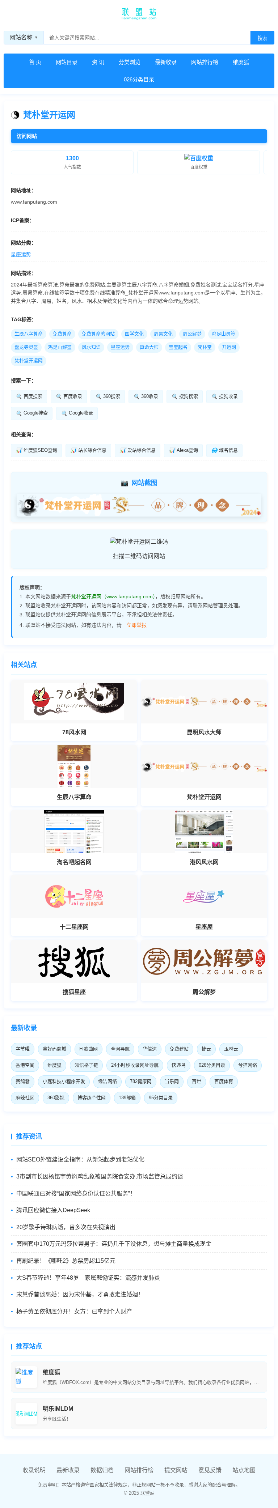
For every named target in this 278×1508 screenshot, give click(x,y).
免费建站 (179, 1049)
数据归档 (102, 1470)
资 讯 (98, 62)
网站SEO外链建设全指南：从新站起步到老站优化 (80, 1159)
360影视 (55, 1097)
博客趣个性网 (91, 1097)
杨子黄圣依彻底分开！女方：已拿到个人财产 (74, 1311)
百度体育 (223, 1081)
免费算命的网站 (98, 333)
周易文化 (163, 333)
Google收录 (77, 413)
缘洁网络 (107, 1081)
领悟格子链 (86, 1065)
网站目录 (66, 62)
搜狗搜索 (184, 396)
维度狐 (241, 62)
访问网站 (27, 136)
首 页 (35, 62)
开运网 (229, 347)
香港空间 (25, 1065)
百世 (196, 1081)
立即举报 (136, 625)
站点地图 (244, 1470)
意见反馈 (210, 1470)
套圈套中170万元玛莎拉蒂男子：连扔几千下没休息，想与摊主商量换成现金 (113, 1244)
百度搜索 (29, 396)
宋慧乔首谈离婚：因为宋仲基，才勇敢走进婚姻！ (80, 1294)
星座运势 (21, 254)
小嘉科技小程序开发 (64, 1081)
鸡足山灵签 (223, 333)
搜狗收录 (224, 396)
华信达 (150, 1049)
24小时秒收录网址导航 (135, 1065)
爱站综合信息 (137, 450)
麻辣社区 (25, 1097)
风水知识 (91, 347)
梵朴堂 (205, 347)
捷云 (206, 1049)
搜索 (262, 38)
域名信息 (224, 450)
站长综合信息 (88, 450)
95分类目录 (161, 1097)
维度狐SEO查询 (36, 450)
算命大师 (149, 347)
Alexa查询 (183, 450)
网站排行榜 (204, 62)
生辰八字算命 (28, 333)
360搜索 (107, 396)
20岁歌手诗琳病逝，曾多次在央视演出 (65, 1227)
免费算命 (62, 333)
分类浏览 (129, 62)
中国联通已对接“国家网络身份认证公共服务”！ (76, 1193)
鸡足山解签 (60, 347)
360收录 (145, 396)
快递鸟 (179, 1065)
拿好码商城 (54, 1049)
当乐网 (172, 1081)
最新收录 (166, 62)
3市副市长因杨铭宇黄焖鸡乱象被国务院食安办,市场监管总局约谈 (99, 1176)
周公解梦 (192, 333)
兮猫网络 (247, 1065)
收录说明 (34, 1470)
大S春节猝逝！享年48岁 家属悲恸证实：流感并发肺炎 (88, 1278)
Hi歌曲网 (88, 1049)
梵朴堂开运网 (28, 360)
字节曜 (23, 1049)
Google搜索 (32, 413)
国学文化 (134, 333)
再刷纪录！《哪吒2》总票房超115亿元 (65, 1261)
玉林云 (231, 1049)
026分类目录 (139, 79)
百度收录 (68, 396)
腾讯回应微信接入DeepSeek (53, 1210)
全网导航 (120, 1049)
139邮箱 (127, 1097)
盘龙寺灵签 (26, 347)
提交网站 (176, 1470)
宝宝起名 (178, 347)
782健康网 (141, 1081)
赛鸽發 (23, 1081)
